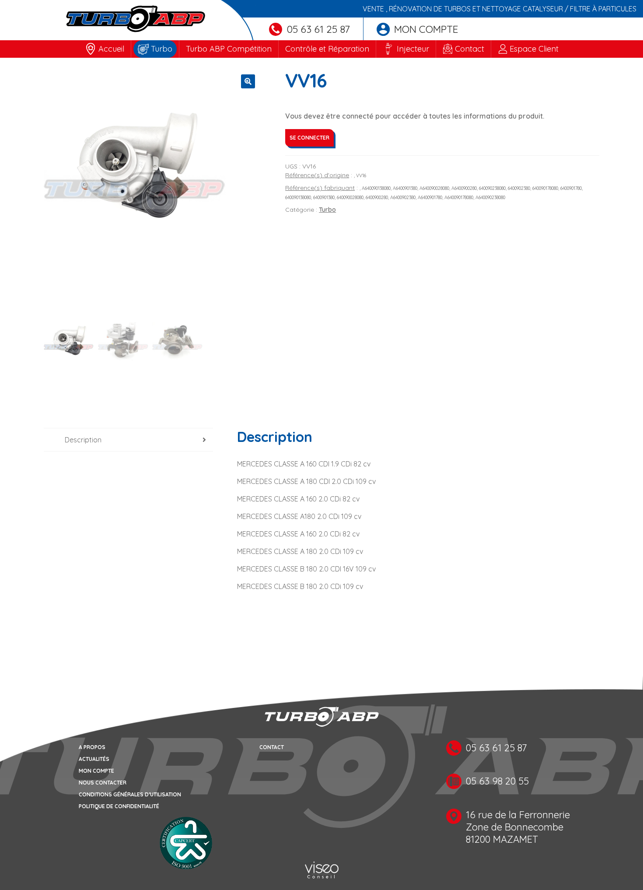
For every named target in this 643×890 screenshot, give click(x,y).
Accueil (111, 49)
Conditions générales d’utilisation (130, 794)
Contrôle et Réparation (327, 49)
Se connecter (309, 137)
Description (83, 439)
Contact (469, 49)
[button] (248, 81)
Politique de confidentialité (119, 806)
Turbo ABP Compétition (229, 49)
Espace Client (534, 49)
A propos (92, 747)
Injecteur (413, 49)
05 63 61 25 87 (318, 29)
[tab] (128, 440)
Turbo (161, 49)
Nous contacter (102, 782)
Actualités (94, 759)
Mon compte (426, 29)
